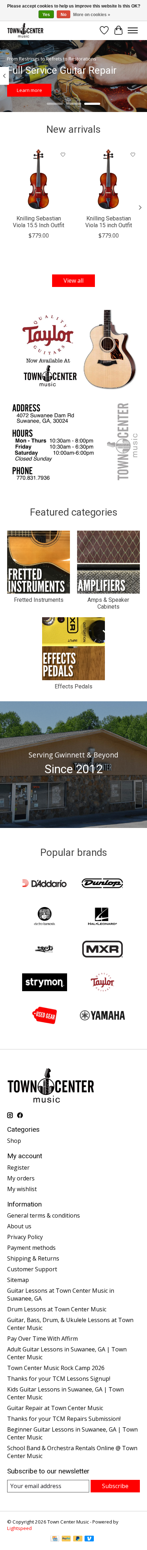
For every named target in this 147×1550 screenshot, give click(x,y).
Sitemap (18, 1280)
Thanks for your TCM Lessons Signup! (58, 1379)
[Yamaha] (102, 1016)
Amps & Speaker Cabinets (108, 603)
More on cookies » (91, 14)
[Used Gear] (44, 1016)
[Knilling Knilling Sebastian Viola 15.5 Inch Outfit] (38, 179)
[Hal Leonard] (102, 917)
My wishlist (22, 1189)
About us (19, 1226)
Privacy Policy (25, 1237)
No (63, 14)
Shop (14, 1141)
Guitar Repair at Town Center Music (55, 1408)
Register (18, 1167)
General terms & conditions (43, 1215)
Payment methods (31, 1248)
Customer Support (32, 1269)
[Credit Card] (54, 1539)
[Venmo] (89, 1539)
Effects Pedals (73, 686)
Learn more (29, 90)
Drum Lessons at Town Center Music (56, 1309)
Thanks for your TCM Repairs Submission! (64, 1419)
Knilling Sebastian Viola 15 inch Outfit (108, 222)
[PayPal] (66, 1539)
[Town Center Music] (25, 30)
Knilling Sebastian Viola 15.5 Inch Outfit (38, 222)
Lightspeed (19, 1528)
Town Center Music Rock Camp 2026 (56, 1368)
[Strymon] (44, 983)
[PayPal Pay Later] (77, 1539)
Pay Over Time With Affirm (42, 1338)
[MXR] (102, 950)
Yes (46, 14)
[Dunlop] (102, 884)
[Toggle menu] (133, 30)
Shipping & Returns (33, 1258)
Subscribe (115, 1486)
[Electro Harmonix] (44, 917)
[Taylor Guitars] (102, 983)
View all (73, 280)
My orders (21, 1178)
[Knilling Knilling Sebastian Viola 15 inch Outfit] (108, 179)
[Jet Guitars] (44, 950)
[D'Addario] (44, 884)
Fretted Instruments (39, 599)
